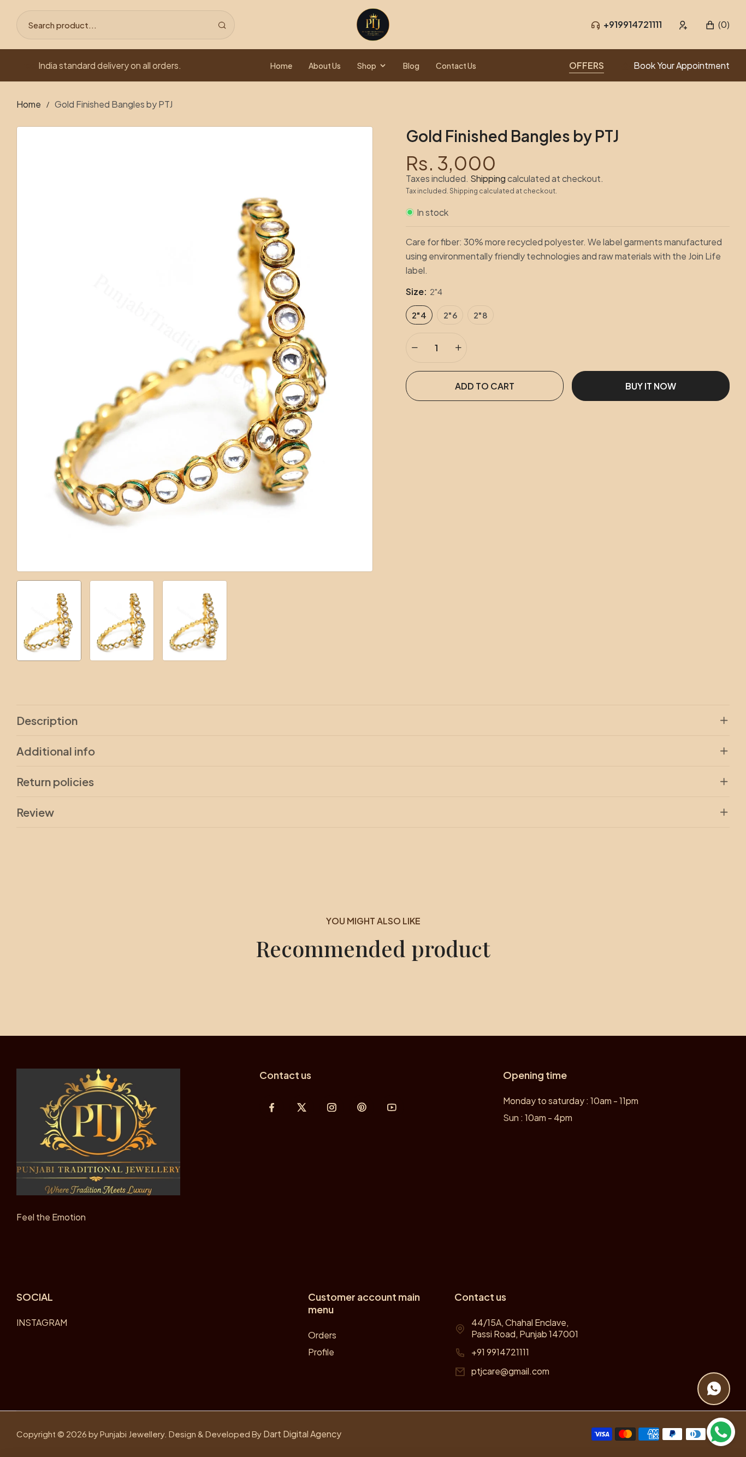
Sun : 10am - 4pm (537, 1117)
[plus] (458, 347)
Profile (321, 1352)
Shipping (488, 178)
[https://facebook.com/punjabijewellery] (271, 1107)
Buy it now (650, 386)
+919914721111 (632, 24)
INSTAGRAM (41, 1322)
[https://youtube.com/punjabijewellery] (392, 1107)
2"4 (419, 315)
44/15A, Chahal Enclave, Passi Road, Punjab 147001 (524, 1328)
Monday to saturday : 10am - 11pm (570, 1100)
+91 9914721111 (500, 1352)
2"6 (450, 315)
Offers (586, 65)
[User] (683, 25)
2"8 (480, 315)
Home (28, 104)
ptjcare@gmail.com (510, 1371)
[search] (222, 25)
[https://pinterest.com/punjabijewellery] (362, 1107)
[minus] (414, 347)
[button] (717, 25)
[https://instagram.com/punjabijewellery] (331, 1107)
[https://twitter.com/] (301, 1107)
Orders (322, 1335)
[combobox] (125, 24)
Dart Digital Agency (302, 1434)
